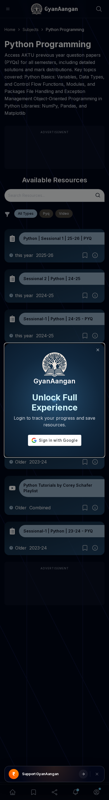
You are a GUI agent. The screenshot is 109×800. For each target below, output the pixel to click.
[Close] (98, 350)
